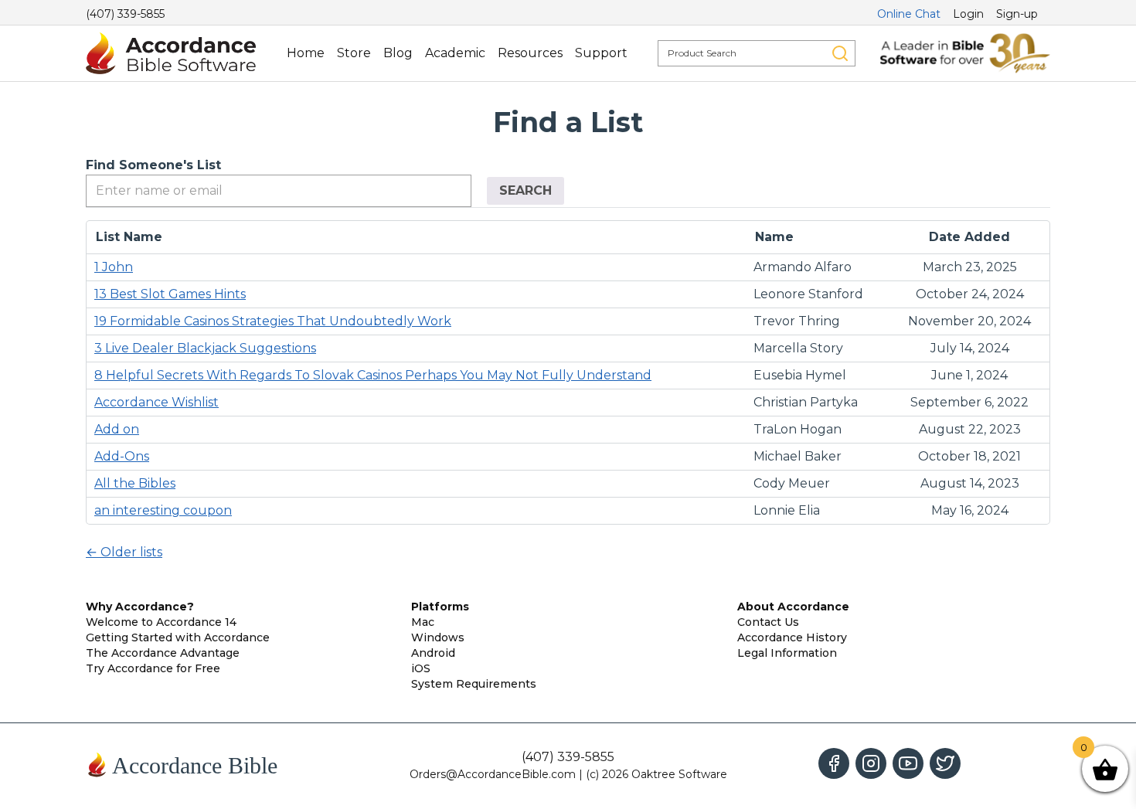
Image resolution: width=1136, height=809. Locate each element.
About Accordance (793, 607)
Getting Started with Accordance (178, 637)
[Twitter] (945, 763)
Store (354, 53)
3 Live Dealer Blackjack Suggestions (205, 348)
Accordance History (792, 637)
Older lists (124, 552)
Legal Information (787, 653)
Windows (437, 637)
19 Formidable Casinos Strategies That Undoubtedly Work (272, 321)
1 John (113, 267)
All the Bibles (134, 483)
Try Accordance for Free (153, 668)
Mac (422, 622)
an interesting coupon (163, 510)
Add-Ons (121, 456)
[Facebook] (833, 763)
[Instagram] (870, 763)
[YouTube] (908, 763)
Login (968, 14)
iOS (420, 668)
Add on (116, 429)
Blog (398, 53)
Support (601, 53)
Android (433, 653)
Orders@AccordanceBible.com (493, 774)
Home (306, 53)
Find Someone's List (153, 165)
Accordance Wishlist (156, 402)
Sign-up (1017, 14)
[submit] (840, 53)
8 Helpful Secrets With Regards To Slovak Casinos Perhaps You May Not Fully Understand (372, 375)
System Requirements (473, 684)
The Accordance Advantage (163, 653)
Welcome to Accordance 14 (161, 622)
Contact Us (768, 622)
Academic (455, 53)
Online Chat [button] (908, 14)
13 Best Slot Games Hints (170, 294)
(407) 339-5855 (125, 14)
